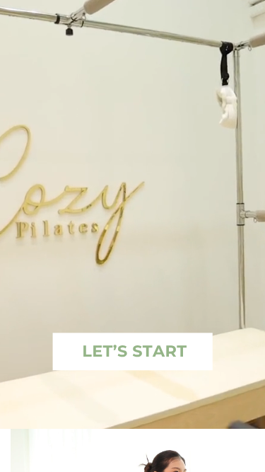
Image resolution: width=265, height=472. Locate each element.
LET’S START (134, 351)
